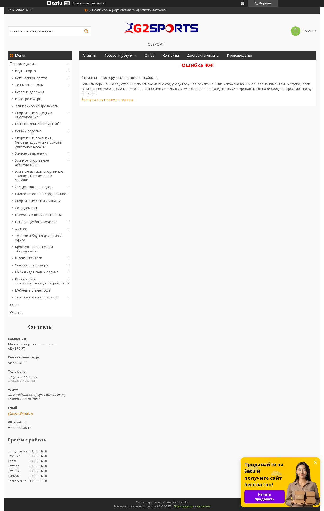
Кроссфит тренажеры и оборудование (34, 249)
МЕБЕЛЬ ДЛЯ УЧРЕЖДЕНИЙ (37, 124)
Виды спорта (25, 71)
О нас (14, 304)
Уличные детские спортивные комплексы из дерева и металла (39, 175)
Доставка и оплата (203, 55)
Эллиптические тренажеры (37, 106)
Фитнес (21, 229)
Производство (239, 55)
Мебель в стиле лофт (32, 290)
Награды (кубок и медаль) (36, 221)
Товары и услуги (23, 63)
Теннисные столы (29, 85)
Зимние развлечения (31, 153)
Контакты (170, 55)
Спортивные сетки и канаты (37, 201)
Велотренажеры (28, 99)
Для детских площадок (33, 187)
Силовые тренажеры (31, 265)
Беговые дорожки (29, 92)
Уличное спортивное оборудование (32, 162)
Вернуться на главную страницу (107, 99)
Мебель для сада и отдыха (36, 272)
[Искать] (86, 31)
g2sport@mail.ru (20, 413)
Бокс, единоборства (31, 78)
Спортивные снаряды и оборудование (33, 115)
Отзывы (16, 312)
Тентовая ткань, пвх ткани (36, 297)
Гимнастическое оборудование (40, 193)
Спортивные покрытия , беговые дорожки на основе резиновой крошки (38, 142)
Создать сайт (82, 3)
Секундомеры (26, 207)
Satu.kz (183, 502)
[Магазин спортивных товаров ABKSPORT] (162, 28)
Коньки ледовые (28, 131)
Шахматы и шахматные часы (38, 215)
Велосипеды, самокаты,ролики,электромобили (42, 281)
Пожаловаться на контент (192, 506)
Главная (89, 55)
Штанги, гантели (28, 258)
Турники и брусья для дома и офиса (38, 237)
